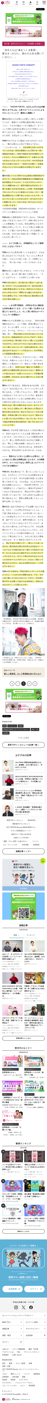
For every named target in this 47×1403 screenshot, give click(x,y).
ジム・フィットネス (10, 845)
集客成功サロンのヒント (21, 824)
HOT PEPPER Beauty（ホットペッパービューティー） (20, 1370)
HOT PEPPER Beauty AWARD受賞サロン (21, 827)
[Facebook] (31, 1307)
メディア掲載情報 (18, 1349)
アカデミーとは (7, 1352)
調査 (23, 1377)
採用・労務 (6, 1366)
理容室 (13, 1380)
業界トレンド (15, 1374)
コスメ (22, 1385)
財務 (30, 1363)
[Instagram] (16, 1307)
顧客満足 (37, 1374)
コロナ (4, 1374)
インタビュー (12, 726)
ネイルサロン (7, 1383)
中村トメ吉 (35, 729)
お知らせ (5, 1349)
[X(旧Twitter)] (23, 1307)
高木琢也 (6, 733)
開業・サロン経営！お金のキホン (16, 841)
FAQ (18, 1352)
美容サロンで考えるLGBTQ (21, 834)
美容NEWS (31, 820)
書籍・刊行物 (33, 1349)
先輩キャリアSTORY (21, 838)
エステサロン (24, 1380)
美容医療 (32, 1385)
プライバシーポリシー (32, 1352)
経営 (4, 726)
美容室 (21, 726)
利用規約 (5, 1355)
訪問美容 (36, 845)
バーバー (35, 841)
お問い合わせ (17, 1355)
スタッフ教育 (20, 1363)
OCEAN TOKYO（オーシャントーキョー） (16, 729)
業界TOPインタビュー (15, 820)
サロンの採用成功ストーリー (21, 831)
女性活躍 (25, 845)
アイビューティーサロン (24, 1383)
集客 (10, 1363)
